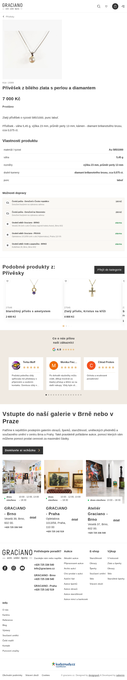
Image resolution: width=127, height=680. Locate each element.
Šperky (93, 568)
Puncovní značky (10, 651)
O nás (5, 610)
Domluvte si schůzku (20, 450)
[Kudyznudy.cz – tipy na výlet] (63, 664)
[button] (63, 326)
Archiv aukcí (70, 568)
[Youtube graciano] (22, 568)
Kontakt (6, 645)
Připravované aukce (73, 563)
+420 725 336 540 (13, 527)
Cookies (46, 675)
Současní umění (98, 573)
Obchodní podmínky (12, 675)
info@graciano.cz (44, 568)
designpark (94, 675)
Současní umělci (10, 635)
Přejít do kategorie (109, 269)
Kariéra (6, 615)
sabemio (120, 675)
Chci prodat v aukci (73, 573)
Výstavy (6, 630)
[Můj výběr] (106, 6)
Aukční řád (69, 578)
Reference (7, 620)
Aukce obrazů (70, 589)
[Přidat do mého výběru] (7, 281)
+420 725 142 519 (55, 531)
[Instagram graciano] (13, 568)
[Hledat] (98, 6)
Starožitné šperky (116, 578)
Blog (4, 625)
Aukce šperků (70, 584)
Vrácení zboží (96, 584)
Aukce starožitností (73, 594)
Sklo (92, 578)
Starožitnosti (96, 558)
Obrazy (93, 563)
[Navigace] (123, 6)
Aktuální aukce (71, 558)
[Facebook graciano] (4, 568)
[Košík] (115, 6)
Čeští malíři (8, 640)
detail (33, 517)
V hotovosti (112, 558)
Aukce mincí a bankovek (76, 599)
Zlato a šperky (114, 563)
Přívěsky (10, 16)
